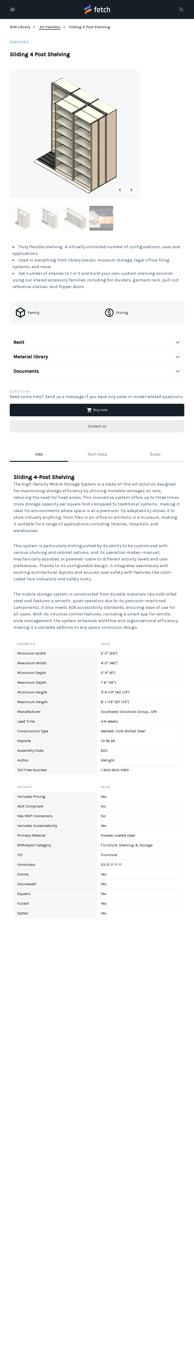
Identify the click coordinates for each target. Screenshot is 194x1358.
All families (50, 27)
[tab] (39, 455)
